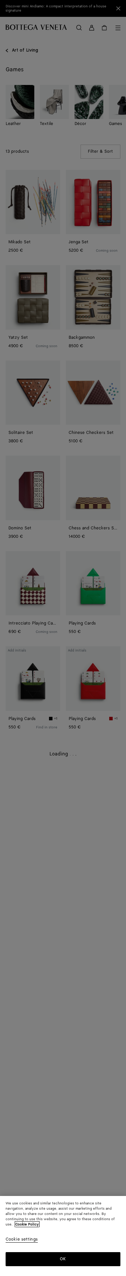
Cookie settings (22, 1239)
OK (63, 1259)
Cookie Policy (27, 1224)
